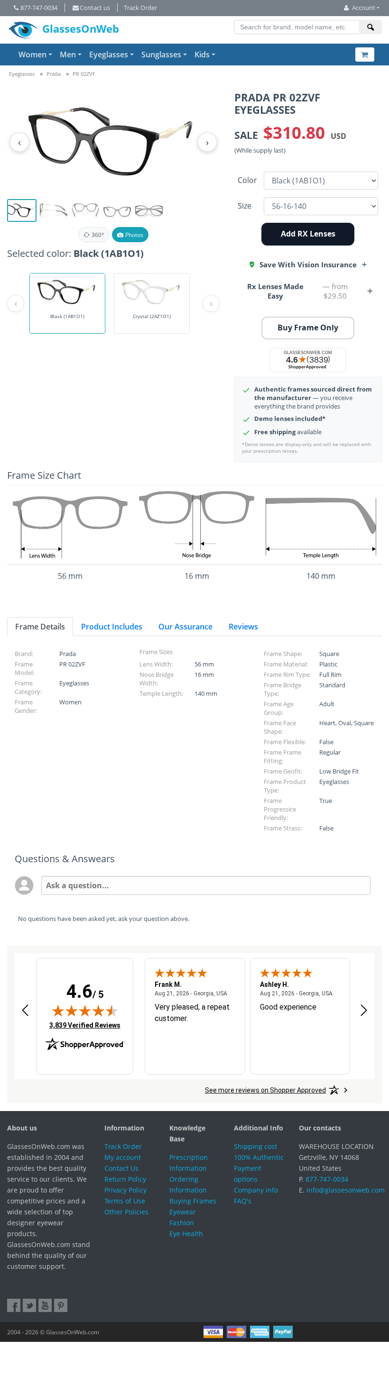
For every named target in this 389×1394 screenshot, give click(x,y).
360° (98, 234)
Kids (202, 54)
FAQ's (242, 1200)
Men (68, 54)
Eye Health (186, 1233)
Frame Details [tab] (40, 626)
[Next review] (363, 1010)
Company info (256, 1189)
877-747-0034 (38, 7)
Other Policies (126, 1211)
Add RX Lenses (308, 233)
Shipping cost (255, 1146)
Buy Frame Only (308, 327)
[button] (308, 264)
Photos (134, 234)
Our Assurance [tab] (185, 626)
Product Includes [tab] (111, 626)
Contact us (95, 7)
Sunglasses (161, 54)
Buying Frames (192, 1200)
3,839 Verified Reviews (84, 1025)
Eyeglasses (108, 54)
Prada (53, 73)
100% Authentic (259, 1157)
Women (32, 54)
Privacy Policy (125, 1189)
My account (122, 1157)
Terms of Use (124, 1200)
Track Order (140, 7)
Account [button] (363, 7)
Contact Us (121, 1168)
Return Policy (125, 1179)
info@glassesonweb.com (345, 1189)
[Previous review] (25, 1010)
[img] (85, 1010)
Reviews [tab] (243, 626)
